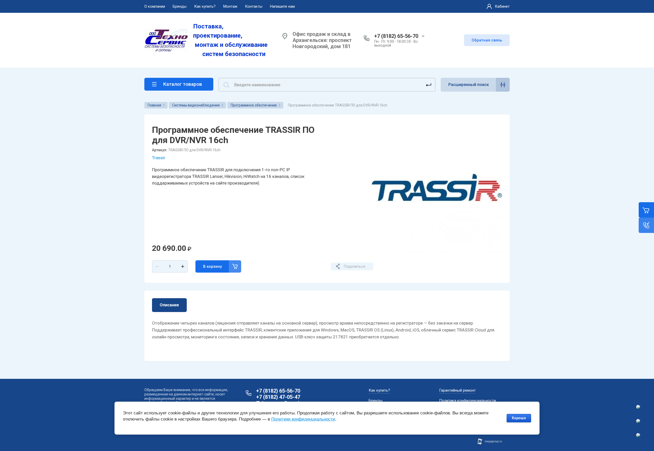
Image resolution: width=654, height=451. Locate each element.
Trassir (158, 157)
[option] (437, 187)
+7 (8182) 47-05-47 (278, 397)
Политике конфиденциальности (303, 419)
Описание (169, 305)
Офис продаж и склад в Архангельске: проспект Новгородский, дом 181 (322, 40)
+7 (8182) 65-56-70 (396, 36)
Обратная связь (487, 40)
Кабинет (502, 6)
